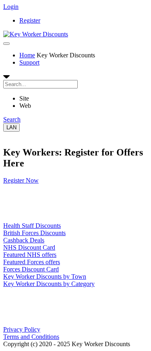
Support (29, 62)
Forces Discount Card (31, 269)
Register (29, 20)
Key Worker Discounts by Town (44, 276)
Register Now (21, 180)
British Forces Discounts (34, 232)
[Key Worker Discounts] (35, 34)
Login (11, 6)
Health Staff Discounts (32, 225)
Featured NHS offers (29, 254)
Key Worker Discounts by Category (49, 283)
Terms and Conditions (31, 336)
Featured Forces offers (31, 262)
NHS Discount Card (29, 247)
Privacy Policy (21, 329)
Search (12, 119)
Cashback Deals (23, 240)
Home (27, 55)
